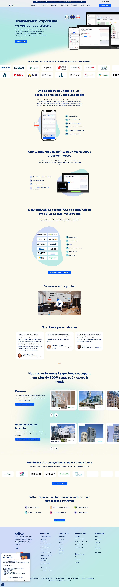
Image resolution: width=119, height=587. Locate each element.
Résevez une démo (59, 520)
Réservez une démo (21, 41)
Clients (82, 5)
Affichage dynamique (46, 567)
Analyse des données (46, 547)
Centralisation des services (76, 127)
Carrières (97, 542)
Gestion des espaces (75, 123)
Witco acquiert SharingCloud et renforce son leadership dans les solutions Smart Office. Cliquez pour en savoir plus (59, 1)
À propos (97, 536)
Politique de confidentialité (31, 578)
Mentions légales (59, 578)
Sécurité (77, 562)
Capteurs (61, 553)
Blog (88, 5)
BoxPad (61, 542)
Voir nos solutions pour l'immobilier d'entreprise (28, 439)
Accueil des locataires (46, 570)
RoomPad (61, 539)
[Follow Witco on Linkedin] (17, 548)
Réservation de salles (75, 120)
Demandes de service (46, 555)
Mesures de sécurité (46, 578)
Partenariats (74, 5)
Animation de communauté (76, 130)
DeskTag (61, 545)
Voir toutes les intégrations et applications (59, 272)
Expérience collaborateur (44, 540)
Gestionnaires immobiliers (81, 542)
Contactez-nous (98, 548)
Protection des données (73, 578)
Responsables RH (79, 547)
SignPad (61, 548)
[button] (105, 1)
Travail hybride (73, 116)
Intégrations (62, 536)
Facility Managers (79, 539)
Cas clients (78, 559)
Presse (97, 545)
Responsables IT (79, 545)
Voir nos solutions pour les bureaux (25, 404)
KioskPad (61, 551)
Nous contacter (105, 5)
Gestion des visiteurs (75, 134)
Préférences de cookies (88, 578)
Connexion (98, 552)
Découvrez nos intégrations (59, 483)
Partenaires (98, 539)
